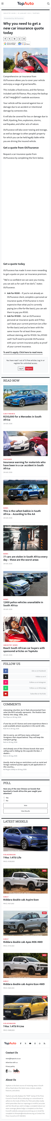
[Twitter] (9, 39)
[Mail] (24, 39)
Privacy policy (10, 1066)
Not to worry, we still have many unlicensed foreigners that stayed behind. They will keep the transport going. (23, 737)
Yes (7, 797)
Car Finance (9, 413)
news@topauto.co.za (13, 1058)
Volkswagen (9, 854)
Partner (36, 13)
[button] (48, 4)
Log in (21, 368)
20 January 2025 (24, 13)
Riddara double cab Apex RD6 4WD (23, 942)
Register (29, 368)
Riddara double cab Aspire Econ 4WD (24, 984)
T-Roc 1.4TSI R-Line (13, 1026)
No (7, 800)
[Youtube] (30, 1043)
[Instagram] (34, 1043)
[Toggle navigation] (2, 4)
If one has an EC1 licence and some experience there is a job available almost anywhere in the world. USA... (25, 725)
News (5, 508)
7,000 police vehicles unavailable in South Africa (23, 604)
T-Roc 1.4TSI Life (12, 857)
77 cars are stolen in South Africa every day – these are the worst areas (25, 558)
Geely (6, 896)
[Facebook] (20, 1043)
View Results (25, 811)
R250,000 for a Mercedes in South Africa (22, 418)
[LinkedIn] (14, 39)
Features (7, 459)
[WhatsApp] (39, 1043)
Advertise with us (12, 1062)
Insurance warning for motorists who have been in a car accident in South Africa (24, 465)
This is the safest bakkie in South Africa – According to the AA (22, 512)
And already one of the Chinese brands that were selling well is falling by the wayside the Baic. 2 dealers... (23, 751)
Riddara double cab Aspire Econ (21, 900)
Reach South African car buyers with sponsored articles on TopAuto (24, 649)
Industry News (9, 13)
